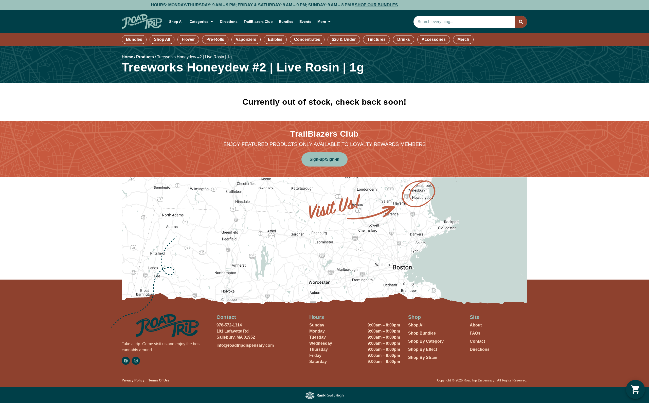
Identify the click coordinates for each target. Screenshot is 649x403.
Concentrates (307, 39)
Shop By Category (426, 341)
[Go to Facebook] (126, 361)
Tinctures (376, 39)
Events (305, 22)
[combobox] (464, 22)
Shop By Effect (422, 349)
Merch (463, 39)
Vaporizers (246, 39)
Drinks (403, 39)
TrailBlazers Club (258, 22)
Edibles (275, 39)
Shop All (176, 22)
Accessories (434, 39)
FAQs (475, 333)
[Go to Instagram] (136, 361)
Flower (188, 39)
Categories (199, 22)
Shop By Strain (422, 357)
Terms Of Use (158, 380)
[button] (635, 389)
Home (127, 57)
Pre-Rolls (215, 39)
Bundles (286, 22)
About (476, 325)
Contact (477, 341)
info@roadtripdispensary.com (245, 345)
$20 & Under (344, 39)
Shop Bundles (422, 333)
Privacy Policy (133, 380)
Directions (229, 22)
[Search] (521, 22)
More (321, 22)
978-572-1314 (229, 325)
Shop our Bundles (339, 5)
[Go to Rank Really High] (324, 395)
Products (145, 57)
